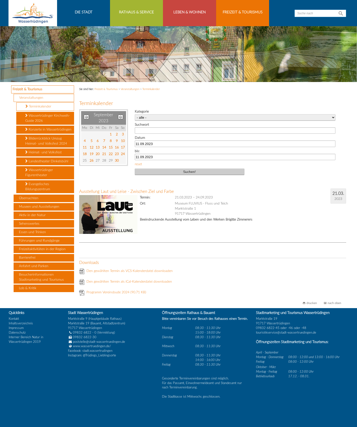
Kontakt (14, 318)
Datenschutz (17, 332)
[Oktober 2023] (120, 118)
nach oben (334, 303)
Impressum (16, 328)
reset (138, 164)
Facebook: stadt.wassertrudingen (90, 350)
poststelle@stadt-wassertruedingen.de (99, 341)
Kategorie (142, 111)
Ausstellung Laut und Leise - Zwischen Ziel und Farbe (126, 191)
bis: (137, 151)
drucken (311, 303)
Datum (140, 138)
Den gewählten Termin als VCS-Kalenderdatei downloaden (129, 271)
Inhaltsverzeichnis (21, 323)
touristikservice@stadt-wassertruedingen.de (286, 332)
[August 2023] (86, 118)
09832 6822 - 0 (84, 332)
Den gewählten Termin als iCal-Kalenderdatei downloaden (129, 281)
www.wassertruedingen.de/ (92, 346)
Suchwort (142, 124)
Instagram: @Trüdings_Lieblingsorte (92, 355)
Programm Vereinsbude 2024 (116, 292)
